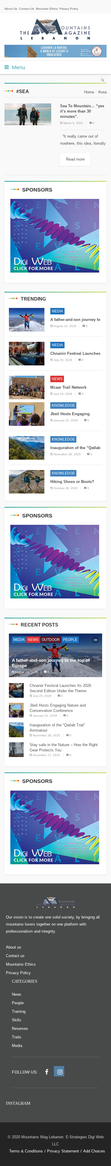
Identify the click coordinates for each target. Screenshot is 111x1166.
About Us (10, 8)
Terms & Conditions (26, 1151)
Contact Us (26, 8)
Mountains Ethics (21, 964)
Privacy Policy (68, 8)
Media (57, 311)
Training (18, 1011)
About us (13, 947)
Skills (16, 1020)
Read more (75, 159)
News (57, 379)
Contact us (15, 956)
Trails (16, 1037)
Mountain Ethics (47, 8)
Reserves (20, 1028)
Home (89, 92)
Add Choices (94, 1151)
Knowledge (63, 405)
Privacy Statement (63, 1151)
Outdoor (51, 640)
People (70, 640)
